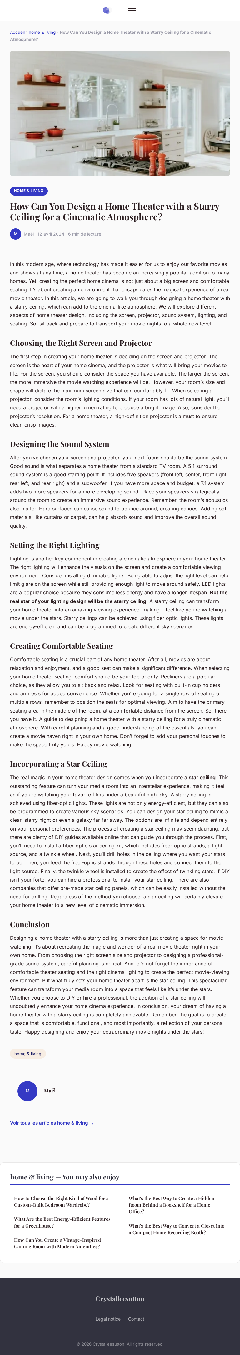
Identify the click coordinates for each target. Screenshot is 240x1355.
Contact (136, 1319)
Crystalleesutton (120, 1298)
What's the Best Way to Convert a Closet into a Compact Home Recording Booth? (176, 1229)
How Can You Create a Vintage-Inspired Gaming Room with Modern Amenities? (57, 1243)
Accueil (17, 32)
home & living (42, 32)
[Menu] (132, 11)
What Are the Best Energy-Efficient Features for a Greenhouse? (62, 1222)
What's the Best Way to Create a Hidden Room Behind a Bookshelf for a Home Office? (171, 1205)
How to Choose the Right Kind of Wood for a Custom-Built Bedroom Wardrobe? (61, 1201)
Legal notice (108, 1319)
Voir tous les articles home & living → (52, 1123)
